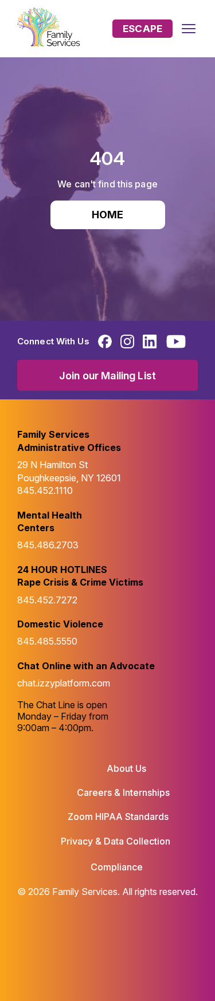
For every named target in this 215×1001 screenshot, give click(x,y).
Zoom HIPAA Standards (118, 816)
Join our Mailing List (107, 376)
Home (108, 215)
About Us (126, 768)
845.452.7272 (47, 600)
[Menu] (189, 28)
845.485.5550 (47, 641)
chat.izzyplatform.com (63, 683)
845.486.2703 (48, 545)
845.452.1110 (45, 490)
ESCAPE (142, 28)
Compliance (117, 867)
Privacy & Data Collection (115, 841)
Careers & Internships (123, 792)
